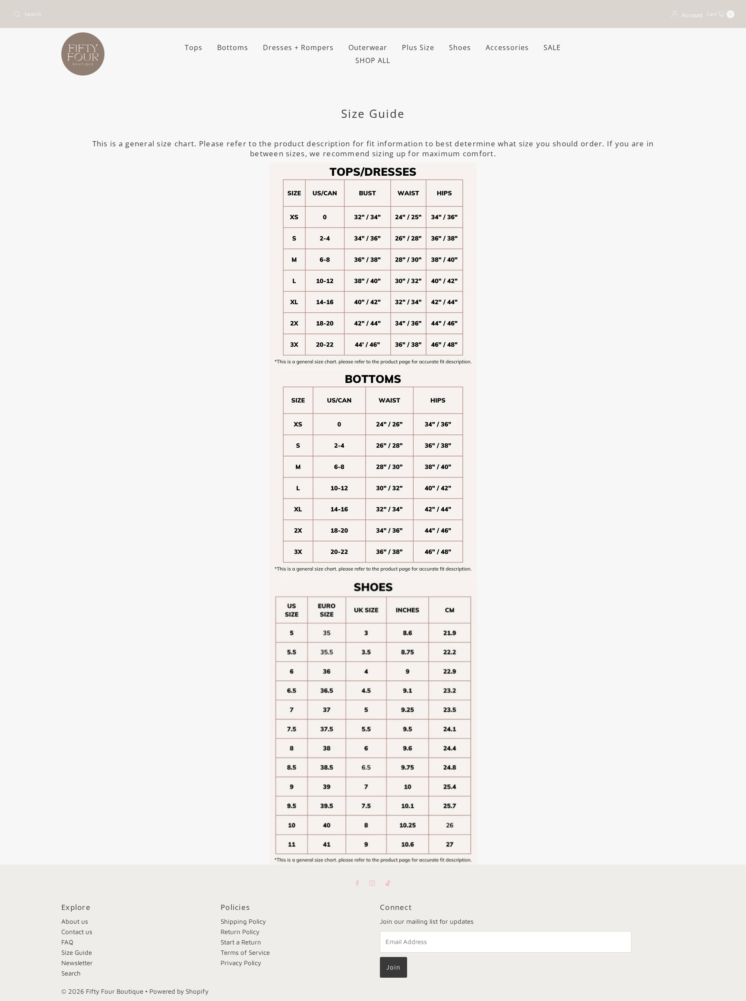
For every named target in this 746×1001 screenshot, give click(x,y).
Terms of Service (245, 952)
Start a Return (241, 942)
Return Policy (240, 931)
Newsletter (77, 962)
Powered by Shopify (179, 991)
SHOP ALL (372, 60)
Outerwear (367, 47)
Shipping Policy (243, 921)
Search (71, 973)
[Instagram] (372, 883)
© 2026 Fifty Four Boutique (102, 991)
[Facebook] (357, 883)
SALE (552, 47)
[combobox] (189, 14)
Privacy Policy (241, 962)
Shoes (460, 47)
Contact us (76, 931)
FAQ (67, 942)
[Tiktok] (388, 883)
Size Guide (76, 952)
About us (74, 921)
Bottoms (232, 47)
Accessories (507, 47)
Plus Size (418, 47)
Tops (193, 47)
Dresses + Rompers (298, 47)
